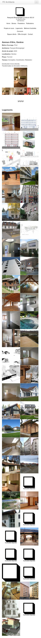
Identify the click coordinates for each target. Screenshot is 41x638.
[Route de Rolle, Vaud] (29, 338)
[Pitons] (29, 122)
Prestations (21, 23)
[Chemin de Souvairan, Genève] (11, 230)
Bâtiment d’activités (30, 28)
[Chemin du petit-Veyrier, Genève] (11, 627)
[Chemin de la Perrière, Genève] (11, 518)
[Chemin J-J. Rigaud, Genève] (11, 464)
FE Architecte (8, 1)
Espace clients (11, 34)
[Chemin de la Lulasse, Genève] (11, 428)
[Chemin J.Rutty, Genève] (29, 284)
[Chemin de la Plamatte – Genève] (11, 176)
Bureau (14, 23)
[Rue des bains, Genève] (29, 591)
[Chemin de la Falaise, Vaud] (29, 464)
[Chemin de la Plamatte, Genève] (29, 428)
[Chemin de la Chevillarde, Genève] (29, 410)
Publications (30, 23)
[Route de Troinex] (11, 122)
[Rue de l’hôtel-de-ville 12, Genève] (11, 609)
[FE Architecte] (20, 11)
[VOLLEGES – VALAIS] (29, 140)
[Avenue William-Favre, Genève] (11, 248)
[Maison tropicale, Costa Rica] (29, 230)
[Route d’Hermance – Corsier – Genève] (11, 212)
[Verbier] (11, 194)
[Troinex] (29, 212)
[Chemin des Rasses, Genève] (29, 482)
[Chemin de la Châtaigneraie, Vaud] (11, 374)
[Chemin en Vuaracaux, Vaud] (29, 356)
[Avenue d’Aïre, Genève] (11, 482)
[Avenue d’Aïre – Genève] (29, 176)
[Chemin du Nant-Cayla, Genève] (11, 555)
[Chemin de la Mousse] (11, 446)
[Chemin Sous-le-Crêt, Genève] (11, 338)
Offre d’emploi (22, 34)
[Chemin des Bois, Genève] (29, 500)
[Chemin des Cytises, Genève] (29, 248)
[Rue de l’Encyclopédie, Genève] (29, 609)
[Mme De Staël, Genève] (11, 320)
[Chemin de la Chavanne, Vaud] (11, 536)
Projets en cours (9, 28)
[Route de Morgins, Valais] (29, 374)
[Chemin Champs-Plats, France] (29, 536)
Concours (20, 31)
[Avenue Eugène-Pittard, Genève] (11, 500)
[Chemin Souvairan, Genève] (11, 392)
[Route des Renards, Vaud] (29, 266)
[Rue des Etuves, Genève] (29, 446)
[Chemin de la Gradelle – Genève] (29, 158)
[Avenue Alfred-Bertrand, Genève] (11, 591)
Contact (30, 34)
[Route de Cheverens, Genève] (29, 518)
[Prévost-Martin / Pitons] (11, 140)
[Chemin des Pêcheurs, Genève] (29, 573)
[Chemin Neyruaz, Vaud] (11, 356)
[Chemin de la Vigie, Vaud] (29, 302)
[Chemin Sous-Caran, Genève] (29, 320)
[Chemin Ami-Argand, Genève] (11, 266)
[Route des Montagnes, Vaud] (29, 392)
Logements (19, 28)
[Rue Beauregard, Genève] (29, 555)
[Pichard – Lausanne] (29, 194)
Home (8, 23)
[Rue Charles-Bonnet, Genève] (11, 573)
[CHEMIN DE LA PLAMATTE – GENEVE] (11, 158)
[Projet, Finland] (11, 410)
